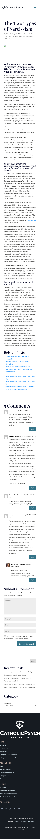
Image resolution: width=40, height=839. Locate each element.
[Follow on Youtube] (1, 808)
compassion (32, 220)
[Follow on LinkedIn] (19, 808)
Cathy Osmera (14, 436)
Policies (31, 821)
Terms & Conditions (20, 821)
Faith (6, 36)
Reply (32, 429)
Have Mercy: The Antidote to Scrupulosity (18, 672)
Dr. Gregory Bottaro (13, 34)
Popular (7, 39)
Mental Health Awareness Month (21, 36)
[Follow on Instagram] (6, 808)
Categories (7, 703)
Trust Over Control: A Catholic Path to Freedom (20, 687)
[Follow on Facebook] (14, 808)
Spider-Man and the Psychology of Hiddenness (19, 684)
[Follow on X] (10, 808)
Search (33, 661)
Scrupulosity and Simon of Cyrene (15, 675)
